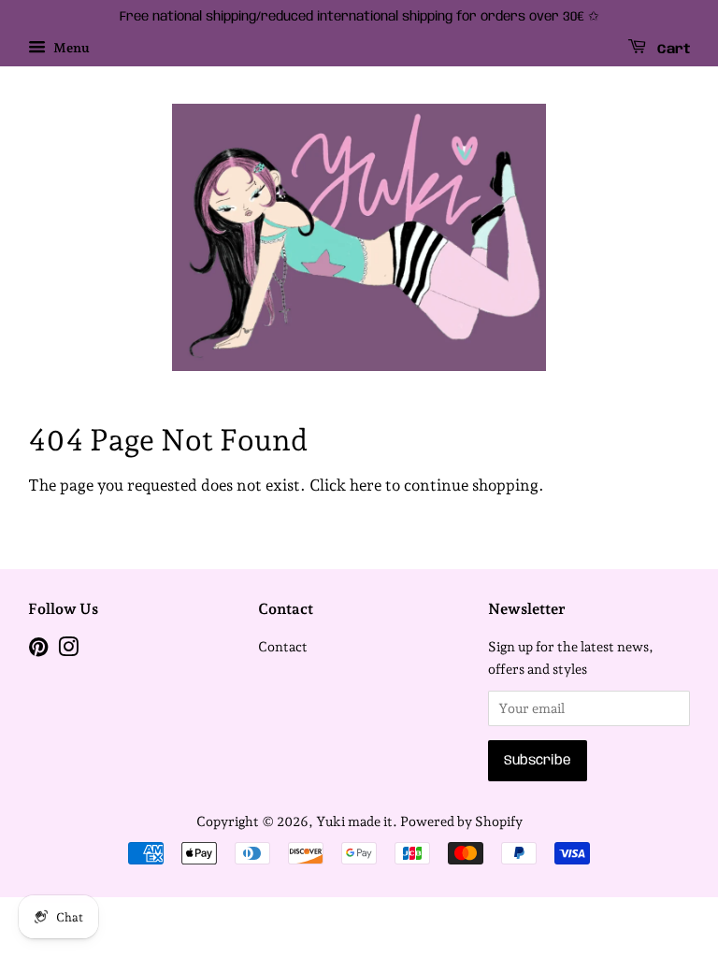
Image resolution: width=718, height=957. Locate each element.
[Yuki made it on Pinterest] (38, 650)
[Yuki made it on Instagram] (68, 650)
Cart (671, 49)
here (365, 485)
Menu (70, 47)
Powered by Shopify (461, 821)
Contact (283, 646)
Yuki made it (354, 821)
